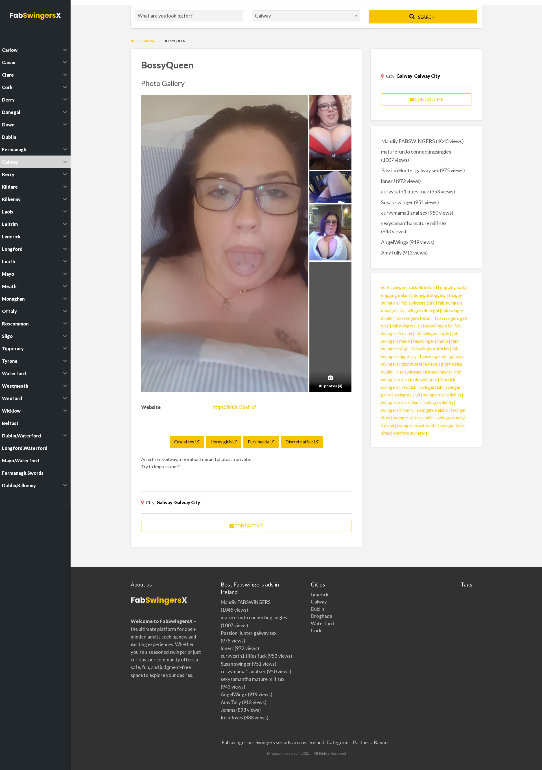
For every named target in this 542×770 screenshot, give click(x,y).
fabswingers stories (430, 348)
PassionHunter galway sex (410, 170)
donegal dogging (430, 295)
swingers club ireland (401, 402)
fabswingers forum (413, 318)
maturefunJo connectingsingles (416, 151)
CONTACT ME (248, 525)
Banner (381, 742)
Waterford (317, 623)
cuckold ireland (423, 287)
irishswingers (437, 371)
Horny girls (222, 441)
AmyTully (391, 252)
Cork (316, 630)
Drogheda (317, 616)
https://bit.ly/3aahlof (234, 407)
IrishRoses (232, 718)
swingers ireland (432, 410)
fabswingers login (432, 333)
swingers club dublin (442, 394)
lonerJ (388, 181)
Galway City (187, 502)
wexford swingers (410, 432)
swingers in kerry (397, 410)
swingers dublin (438, 402)
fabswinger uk (433, 356)
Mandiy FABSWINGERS (408, 141)
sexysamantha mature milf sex (414, 223)
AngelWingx (394, 242)
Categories (339, 742)
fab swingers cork (418, 302)
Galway (164, 502)
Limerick (317, 594)
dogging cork (452, 287)
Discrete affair (299, 441)
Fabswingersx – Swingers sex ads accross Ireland (273, 742)
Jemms (228, 710)
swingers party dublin (413, 417)
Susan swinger (397, 202)
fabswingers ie (406, 325)
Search (425, 17)
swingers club (407, 394)
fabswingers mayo (430, 341)
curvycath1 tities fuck (405, 191)
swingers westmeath (417, 425)
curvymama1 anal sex (404, 213)
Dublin (317, 609)
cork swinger (393, 287)
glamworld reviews (419, 363)
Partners (362, 742)
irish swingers (408, 371)
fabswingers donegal (419, 310)
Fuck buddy (259, 441)
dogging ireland (396, 295)
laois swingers (423, 379)
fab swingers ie (437, 325)
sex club (408, 387)
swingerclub (430, 387)
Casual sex (184, 441)
